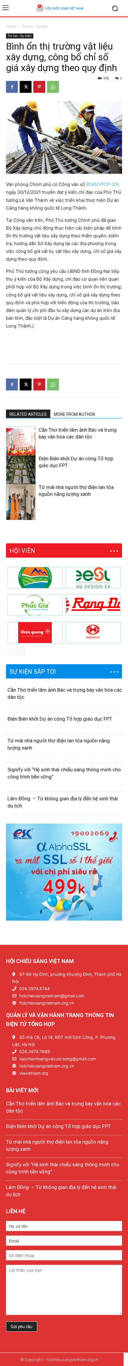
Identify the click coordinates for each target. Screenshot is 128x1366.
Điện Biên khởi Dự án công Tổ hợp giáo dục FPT (59, 719)
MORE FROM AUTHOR (74, 414)
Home (11, 26)
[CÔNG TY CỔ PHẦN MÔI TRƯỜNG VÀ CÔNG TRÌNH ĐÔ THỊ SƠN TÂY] (35, 577)
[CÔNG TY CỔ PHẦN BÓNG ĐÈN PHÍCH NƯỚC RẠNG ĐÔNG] (93, 605)
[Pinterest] (39, 87)
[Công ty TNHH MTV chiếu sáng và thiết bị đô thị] (93, 632)
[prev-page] (9, 516)
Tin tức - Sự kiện (35, 26)
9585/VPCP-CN (102, 184)
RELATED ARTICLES (28, 414)
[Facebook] (12, 87)
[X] (26, 87)
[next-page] (19, 516)
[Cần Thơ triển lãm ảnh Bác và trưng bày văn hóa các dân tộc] (20, 449)
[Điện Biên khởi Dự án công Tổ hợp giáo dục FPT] (20, 478)
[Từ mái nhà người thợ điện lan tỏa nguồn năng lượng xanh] (20, 506)
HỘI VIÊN (22, 550)
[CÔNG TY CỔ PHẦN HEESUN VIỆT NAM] (93, 577)
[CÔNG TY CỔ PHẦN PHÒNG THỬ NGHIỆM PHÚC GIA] (35, 605)
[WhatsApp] (53, 87)
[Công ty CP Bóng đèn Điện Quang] (35, 632)
